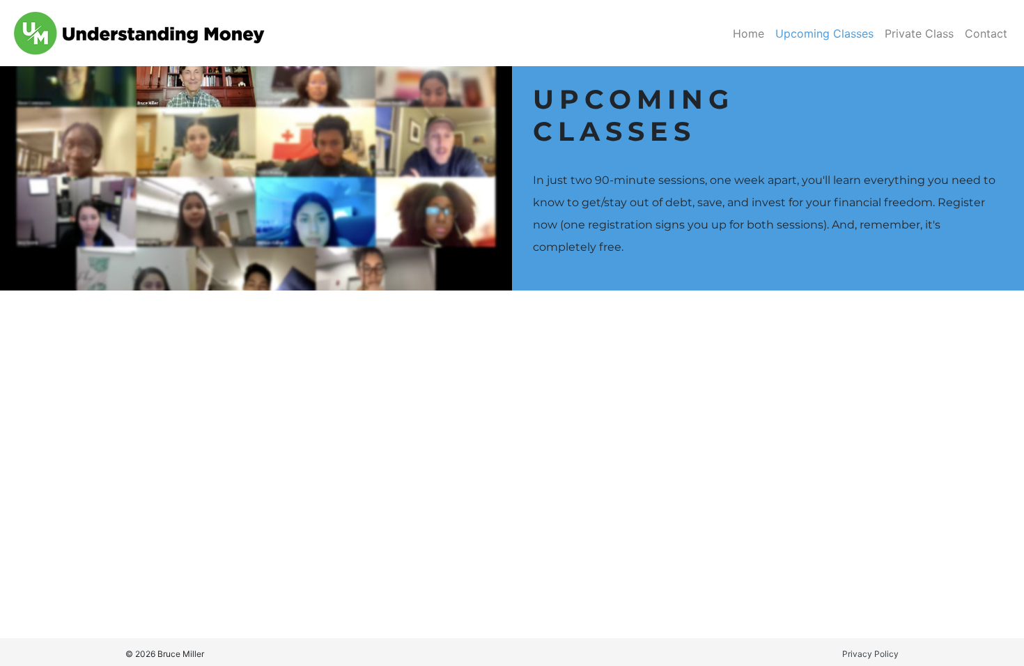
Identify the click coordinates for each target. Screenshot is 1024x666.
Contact (986, 33)
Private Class (919, 33)
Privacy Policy (870, 654)
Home (748, 33)
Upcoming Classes (824, 33)
